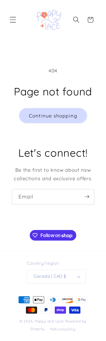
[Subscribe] (87, 196)
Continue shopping (53, 115)
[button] (13, 20)
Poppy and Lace (49, 321)
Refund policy (63, 329)
